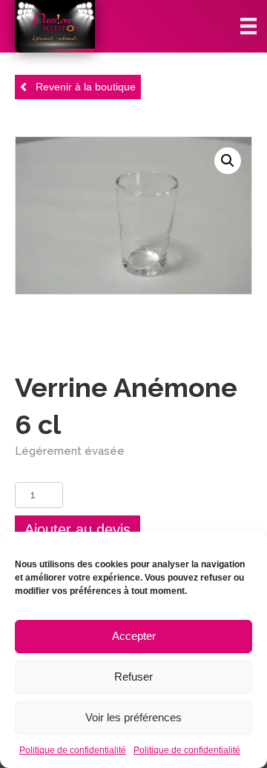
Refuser (133, 676)
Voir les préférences (133, 717)
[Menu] (248, 25)
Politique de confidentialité (72, 750)
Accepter (134, 636)
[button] (227, 160)
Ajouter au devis (77, 529)
